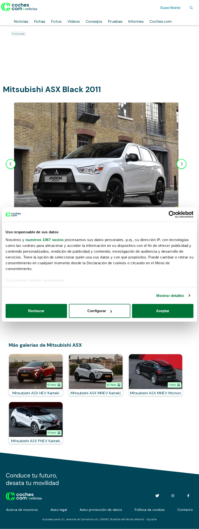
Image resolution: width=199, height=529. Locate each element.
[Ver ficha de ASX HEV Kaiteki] (36, 375)
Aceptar (163, 311)
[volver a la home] (24, 495)
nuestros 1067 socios (44, 240)
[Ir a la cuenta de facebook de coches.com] (188, 495)
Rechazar (36, 311)
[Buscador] (191, 8)
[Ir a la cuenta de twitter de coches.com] (157, 495)
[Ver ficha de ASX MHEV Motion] (155, 375)
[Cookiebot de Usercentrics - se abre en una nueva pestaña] (172, 214)
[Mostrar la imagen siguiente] (181, 164)
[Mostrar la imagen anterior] (11, 164)
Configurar (96, 311)
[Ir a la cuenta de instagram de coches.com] (173, 495)
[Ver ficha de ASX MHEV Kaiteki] (96, 375)
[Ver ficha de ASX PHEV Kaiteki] (36, 423)
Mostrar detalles (170, 296)
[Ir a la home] (19, 6)
